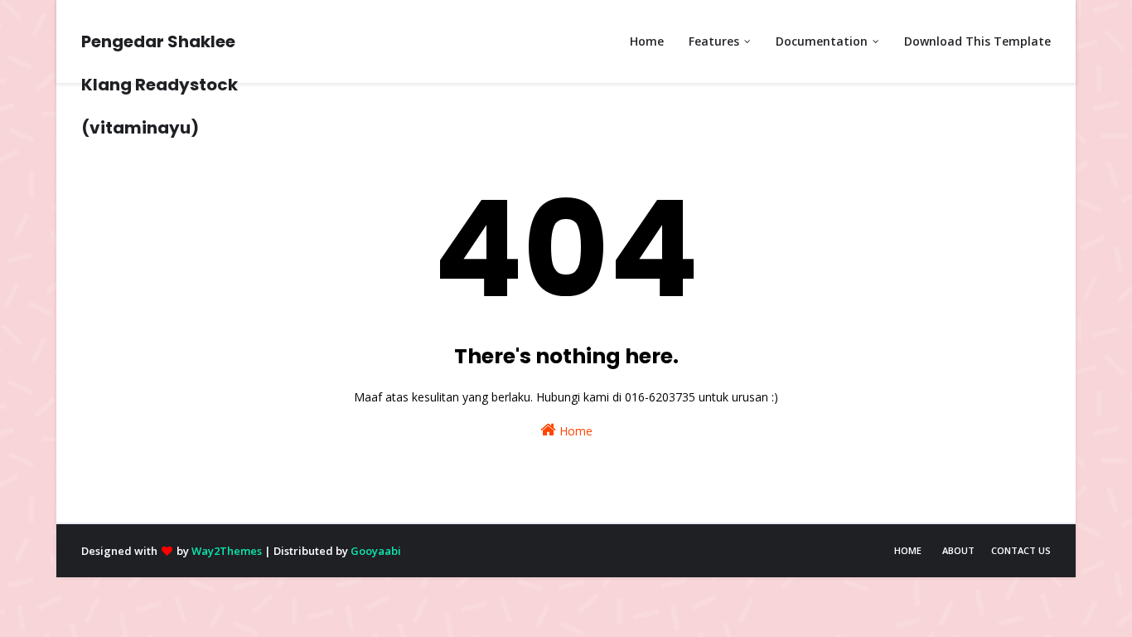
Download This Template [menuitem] (977, 41)
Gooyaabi (376, 550)
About (958, 550)
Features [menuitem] (714, 41)
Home (574, 431)
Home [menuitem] (647, 41)
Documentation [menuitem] (822, 41)
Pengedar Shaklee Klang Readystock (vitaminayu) (159, 84)
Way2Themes (226, 550)
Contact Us (1021, 550)
